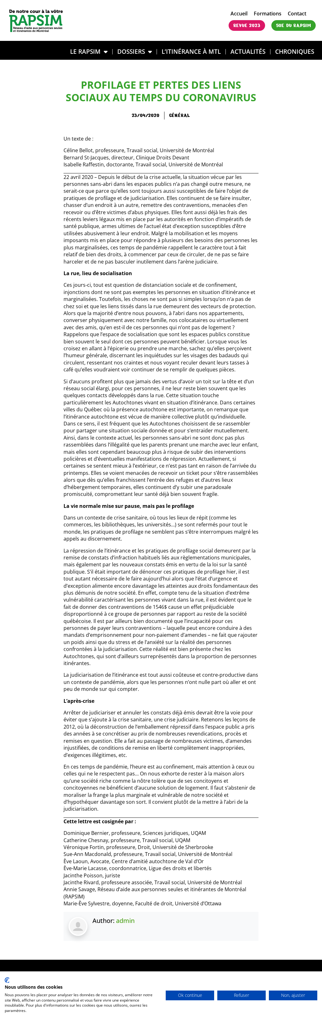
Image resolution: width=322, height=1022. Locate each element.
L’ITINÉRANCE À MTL (191, 51)
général (180, 115)
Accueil (238, 13)
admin (125, 920)
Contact (297, 13)
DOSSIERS (131, 51)
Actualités (247, 51)
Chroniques (294, 51)
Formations (267, 13)
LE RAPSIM (85, 51)
